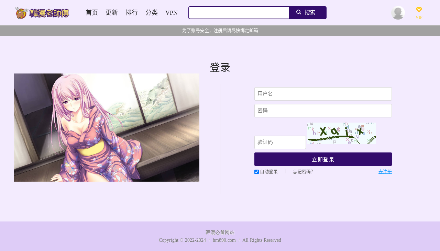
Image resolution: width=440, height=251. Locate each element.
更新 (112, 12)
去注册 (385, 171)
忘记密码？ (304, 171)
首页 (92, 12)
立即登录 (323, 159)
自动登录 (269, 171)
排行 (131, 12)
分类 (151, 12)
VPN (171, 12)
